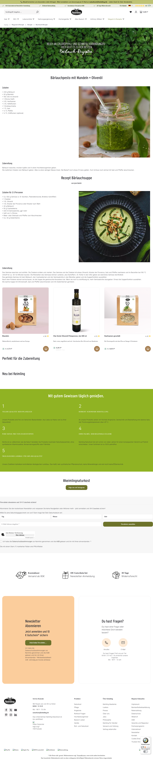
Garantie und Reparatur (140, 723)
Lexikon (105, 707)
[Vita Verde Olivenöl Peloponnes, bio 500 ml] (76, 311)
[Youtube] (15, 710)
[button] (130, 6)
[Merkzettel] (130, 12)
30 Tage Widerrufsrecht (104, 6)
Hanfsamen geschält (112, 336)
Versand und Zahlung (110, 726)
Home (6, 25)
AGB (58, 541)
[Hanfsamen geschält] (127, 311)
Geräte (76, 723)
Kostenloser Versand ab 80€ (76, 6)
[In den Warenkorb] (97, 349)
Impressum (135, 704)
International (136, 729)
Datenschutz (136, 714)
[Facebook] (6, 710)
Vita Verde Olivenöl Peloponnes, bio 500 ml (70, 336)
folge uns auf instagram (77, 487)
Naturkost (77, 704)
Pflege (76, 707)
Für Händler (123, 6)
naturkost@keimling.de (41, 712)
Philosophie (107, 720)
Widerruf (134, 717)
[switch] (145, 751)
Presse (105, 710)
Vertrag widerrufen (109, 729)
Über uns (106, 714)
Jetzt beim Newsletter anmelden (40, 643)
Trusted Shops (136, 742)
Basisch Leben (79, 720)
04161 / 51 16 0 (38, 706)
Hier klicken (20, 535)
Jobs (104, 717)
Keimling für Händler (110, 723)
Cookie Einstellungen (138, 739)
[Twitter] (11, 710)
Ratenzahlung (136, 710)
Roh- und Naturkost (81, 726)
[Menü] (149, 738)
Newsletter (135, 732)
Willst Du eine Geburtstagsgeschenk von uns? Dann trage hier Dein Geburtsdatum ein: (31, 513)
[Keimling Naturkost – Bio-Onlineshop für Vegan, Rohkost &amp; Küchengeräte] (76, 12)
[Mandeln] (25, 311)
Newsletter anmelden (128, 524)
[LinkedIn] (15, 715)
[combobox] (19, 12)
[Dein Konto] (136, 12)
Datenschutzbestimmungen (22, 541)
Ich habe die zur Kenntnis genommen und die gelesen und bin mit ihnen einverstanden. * (47, 541)
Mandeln (5, 336)
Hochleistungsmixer (81, 717)
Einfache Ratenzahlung (48, 6)
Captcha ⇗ (29, 537)
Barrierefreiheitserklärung (140, 707)
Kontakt (134, 735)
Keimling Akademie (109, 704)
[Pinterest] (6, 715)
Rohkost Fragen (79, 714)
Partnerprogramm (137, 726)
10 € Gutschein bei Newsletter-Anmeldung (17, 6)
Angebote (77, 710)
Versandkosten (81, 755)
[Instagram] (11, 715)
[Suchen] (37, 12)
